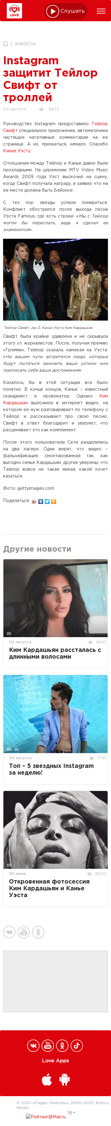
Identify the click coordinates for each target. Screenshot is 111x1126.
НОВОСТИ (24, 44)
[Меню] (101, 11)
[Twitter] (47, 499)
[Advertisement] (55, 981)
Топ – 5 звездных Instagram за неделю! (51, 770)
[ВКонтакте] (41, 499)
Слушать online (72, 11)
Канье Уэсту (17, 151)
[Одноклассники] (54, 499)
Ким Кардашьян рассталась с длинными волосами (55, 654)
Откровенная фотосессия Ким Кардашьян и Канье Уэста (49, 888)
